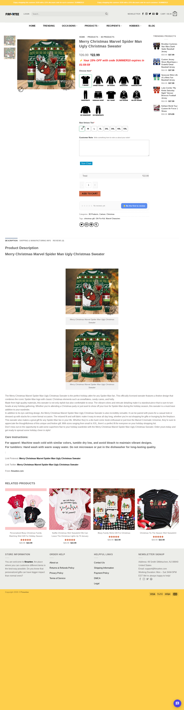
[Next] (70, 63)
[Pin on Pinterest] (91, 224)
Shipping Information (104, 568)
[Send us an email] (153, 14)
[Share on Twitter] (81, 224)
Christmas (110, 214)
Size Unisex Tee (86, 123)
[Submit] (106, 14)
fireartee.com (17, 471)
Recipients (113, 26)
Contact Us (99, 562)
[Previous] (21, 63)
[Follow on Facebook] (143, 14)
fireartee (29, 562)
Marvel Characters (113, 219)
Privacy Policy (56, 573)
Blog (152, 26)
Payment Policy (101, 573)
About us (54, 562)
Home (32, 26)
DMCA (97, 578)
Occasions (69, 26)
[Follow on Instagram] (146, 14)
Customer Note (86, 137)
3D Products (107, 37)
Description (11, 241)
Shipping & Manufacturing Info (35, 241)
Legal (96, 583)
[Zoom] (20, 89)
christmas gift (89, 219)
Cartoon (102, 214)
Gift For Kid (100, 219)
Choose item (85, 71)
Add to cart (90, 193)
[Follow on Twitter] (150, 14)
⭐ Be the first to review (134, 206)
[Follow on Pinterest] (157, 14)
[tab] (11, 240)
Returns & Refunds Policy (62, 568)
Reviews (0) (58, 241)
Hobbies (134, 26)
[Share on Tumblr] (96, 224)
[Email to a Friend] (86, 224)
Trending (49, 26)
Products (91, 26)
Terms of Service (57, 578)
